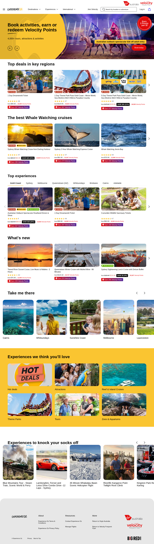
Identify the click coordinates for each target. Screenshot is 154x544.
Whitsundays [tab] (79, 183)
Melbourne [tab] (42, 183)
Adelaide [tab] (117, 183)
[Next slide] (17, 48)
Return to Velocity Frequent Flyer (102, 527)
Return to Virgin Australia (101, 521)
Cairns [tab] (106, 183)
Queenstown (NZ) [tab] (60, 183)
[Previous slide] (10, 48)
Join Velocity (93, 9)
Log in (142, 9)
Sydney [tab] (29, 183)
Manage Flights (70, 526)
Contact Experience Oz (73, 521)
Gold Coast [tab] (15, 183)
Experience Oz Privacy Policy (48, 528)
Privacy (29, 538)
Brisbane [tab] (94, 183)
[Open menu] (4, 9)
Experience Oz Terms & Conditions (46, 522)
